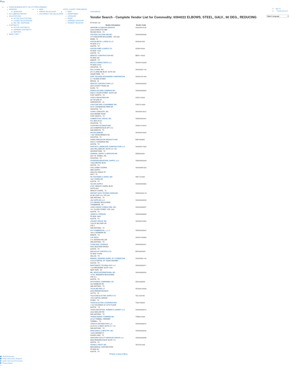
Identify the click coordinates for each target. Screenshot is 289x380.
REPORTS (17, 32)
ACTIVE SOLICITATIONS (22, 18)
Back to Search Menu (119, 354)
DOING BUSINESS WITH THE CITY (22, 7)
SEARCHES (18, 11)
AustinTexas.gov (8, 356)
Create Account (282, 11)
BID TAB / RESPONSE (21, 23)
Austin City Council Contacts (12, 361)
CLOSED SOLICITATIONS (23, 20)
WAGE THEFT (14, 34)
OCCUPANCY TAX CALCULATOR (51, 14)
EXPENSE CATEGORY (76, 20)
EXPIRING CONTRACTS (22, 29)
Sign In (278, 8)
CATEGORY (72, 16)
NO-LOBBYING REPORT (18, 14)
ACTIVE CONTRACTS (21, 27)
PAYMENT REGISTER (75, 23)
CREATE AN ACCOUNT (47, 11)
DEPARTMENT (73, 14)
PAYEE (70, 18)
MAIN (41, 9)
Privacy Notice (7, 363)
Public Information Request (12, 358)
